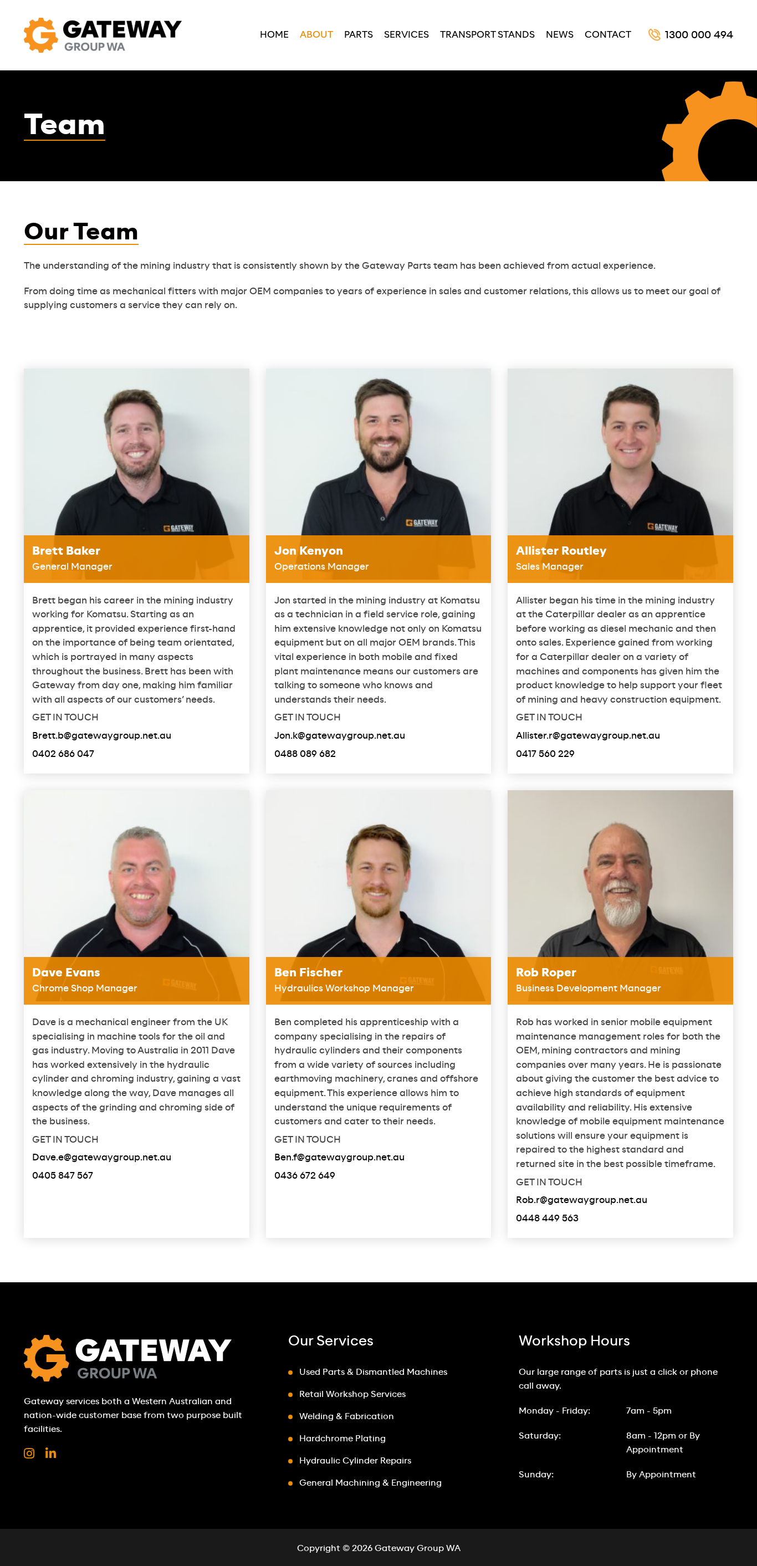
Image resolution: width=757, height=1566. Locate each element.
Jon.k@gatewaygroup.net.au (339, 735)
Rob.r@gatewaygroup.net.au (581, 1200)
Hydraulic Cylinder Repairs (355, 1461)
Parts (358, 34)
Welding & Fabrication (346, 1417)
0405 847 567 (62, 1175)
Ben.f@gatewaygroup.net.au (339, 1157)
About (316, 34)
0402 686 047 (63, 754)
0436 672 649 (304, 1175)
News (560, 34)
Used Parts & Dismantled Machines (373, 1372)
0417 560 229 (545, 754)
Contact (608, 34)
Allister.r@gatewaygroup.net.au (588, 735)
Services (406, 34)
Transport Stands (487, 34)
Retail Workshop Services (352, 1394)
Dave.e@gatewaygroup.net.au (101, 1157)
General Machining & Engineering (370, 1483)
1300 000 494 (699, 35)
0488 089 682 (305, 754)
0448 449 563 (547, 1218)
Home (274, 34)
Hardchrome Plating (342, 1439)
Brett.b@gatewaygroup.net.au (101, 735)
